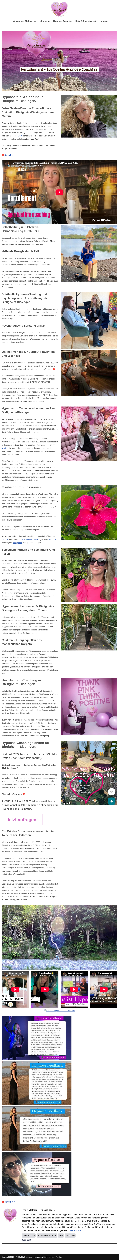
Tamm (35, 540)
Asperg (5, 540)
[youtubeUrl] (28, 1240)
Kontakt (103, 21)
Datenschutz (49, 1257)
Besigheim (17, 543)
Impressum (38, 1257)
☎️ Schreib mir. (8, 1202)
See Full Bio (75, 1230)
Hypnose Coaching (62, 21)
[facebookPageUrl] (23, 1240)
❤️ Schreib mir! (8, 155)
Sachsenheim (26, 540)
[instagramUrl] (25, 1240)
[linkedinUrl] (30, 1240)
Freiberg (52, 540)
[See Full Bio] (82, 1230)
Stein (20, 136)
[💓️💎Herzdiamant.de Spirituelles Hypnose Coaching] (59, 9)
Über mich (45, 21)
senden (5, 448)
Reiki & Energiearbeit (85, 21)
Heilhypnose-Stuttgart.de (24, 21)
